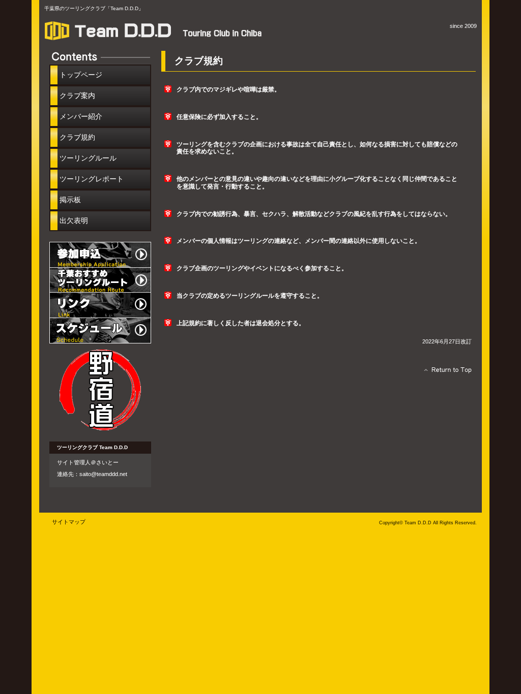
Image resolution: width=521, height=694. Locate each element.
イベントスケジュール (100, 330)
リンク (100, 305)
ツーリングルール (88, 158)
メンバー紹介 (81, 116)
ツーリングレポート (92, 179)
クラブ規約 (77, 137)
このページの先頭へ (445, 372)
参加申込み (100, 254)
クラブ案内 (77, 95)
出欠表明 (74, 220)
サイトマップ (68, 522)
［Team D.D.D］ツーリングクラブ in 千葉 (158, 30)
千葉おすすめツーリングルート (100, 280)
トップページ (81, 75)
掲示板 (70, 200)
